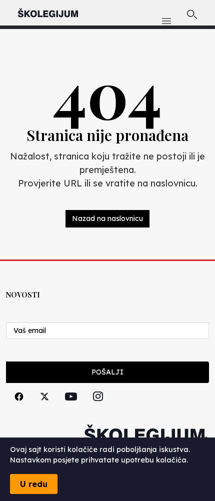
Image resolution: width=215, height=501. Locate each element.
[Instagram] (98, 408)
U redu (34, 484)
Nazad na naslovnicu (107, 218)
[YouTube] (71, 408)
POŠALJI (108, 372)
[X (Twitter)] (44, 408)
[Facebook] (19, 408)
